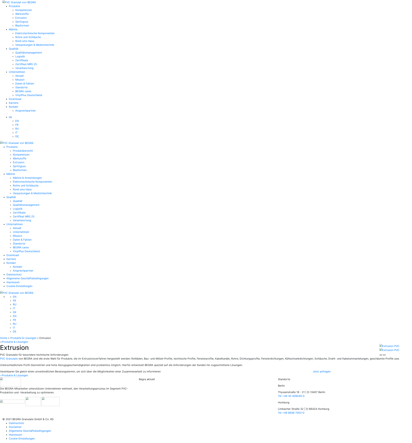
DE (17, 136)
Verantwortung (24, 68)
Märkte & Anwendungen (27, 177)
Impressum (13, 282)
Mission (19, 79)
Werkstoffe (22, 13)
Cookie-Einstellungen (19, 286)
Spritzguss (21, 21)
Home (3, 338)
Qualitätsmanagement (28, 52)
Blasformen (22, 25)
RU (17, 128)
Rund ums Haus (24, 41)
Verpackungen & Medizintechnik (34, 44)
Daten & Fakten (24, 83)
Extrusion (21, 17)
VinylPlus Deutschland (28, 95)
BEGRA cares (23, 91)
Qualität (13, 48)
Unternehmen (17, 71)
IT (16, 132)
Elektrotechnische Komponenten (35, 33)
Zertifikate (21, 60)
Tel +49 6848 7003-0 (291, 412)
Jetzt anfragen (322, 371)
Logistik (20, 56)
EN (17, 120)
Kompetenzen (23, 10)
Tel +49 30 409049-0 (291, 396)
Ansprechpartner (25, 110)
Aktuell (19, 75)
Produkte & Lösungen (23, 338)
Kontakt (13, 106)
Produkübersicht (23, 150)
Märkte (13, 29)
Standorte (21, 87)
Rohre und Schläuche (28, 37)
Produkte (14, 6)
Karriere (13, 102)
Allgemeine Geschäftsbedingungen (27, 278)
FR (16, 124)
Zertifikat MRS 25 (26, 64)
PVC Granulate (9, 358)
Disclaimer (15, 426)
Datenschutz (14, 274)
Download (15, 99)
